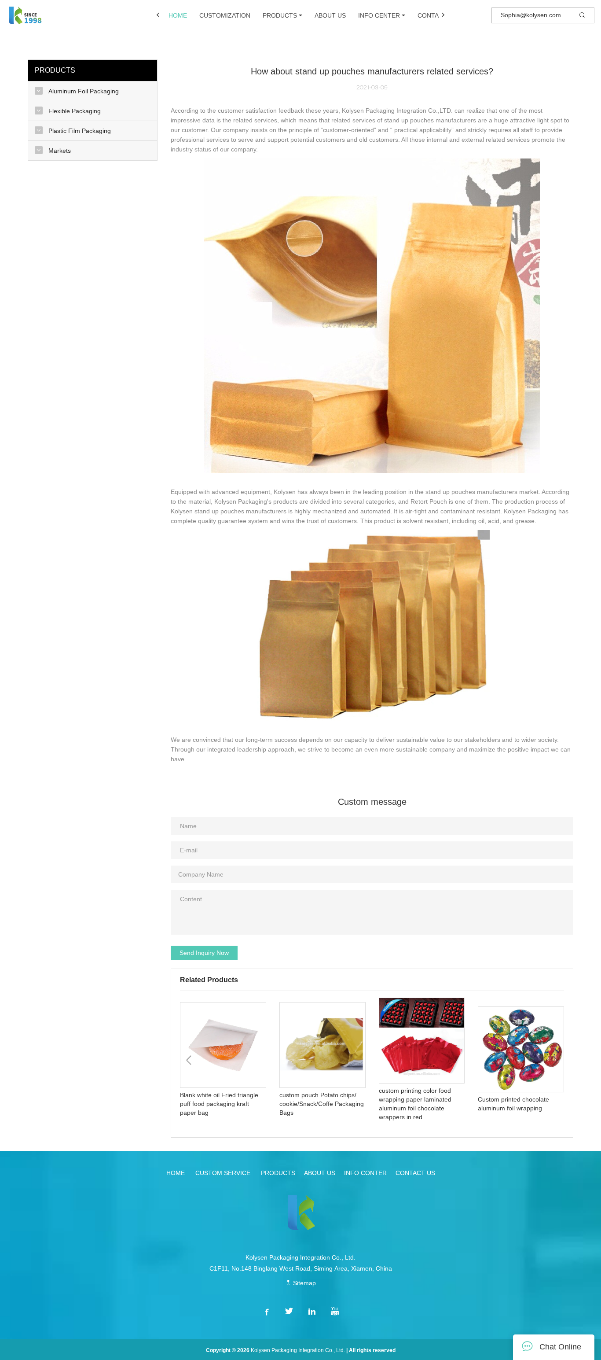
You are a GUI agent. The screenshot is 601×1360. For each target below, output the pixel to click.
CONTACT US (437, 15)
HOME (178, 15)
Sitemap (303, 1282)
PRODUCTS (280, 15)
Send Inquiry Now (204, 952)
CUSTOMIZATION (224, 15)
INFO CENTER (379, 15)
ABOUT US (330, 15)
